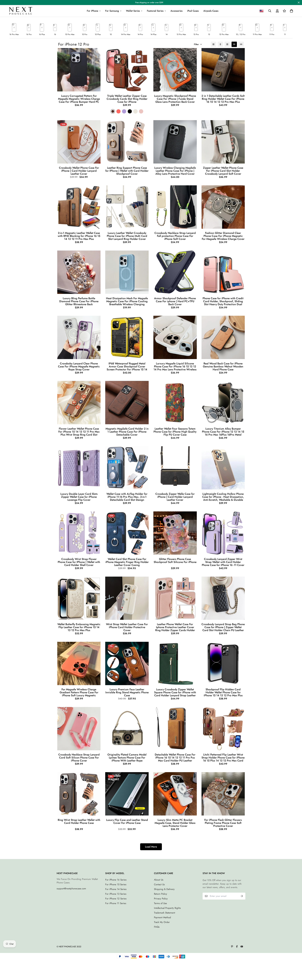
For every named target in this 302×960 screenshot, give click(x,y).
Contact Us (159, 884)
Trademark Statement (164, 912)
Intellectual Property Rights (167, 908)
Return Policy (160, 894)
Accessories (176, 11)
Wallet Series (133, 11)
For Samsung (112, 11)
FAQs (156, 927)
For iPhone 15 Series (115, 884)
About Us (158, 879)
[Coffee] (113, 111)
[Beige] (135, 111)
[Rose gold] (141, 111)
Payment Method (162, 917)
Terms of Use (160, 903)
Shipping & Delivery (164, 889)
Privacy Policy (161, 898)
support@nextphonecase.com (71, 888)
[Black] (130, 111)
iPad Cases (193, 11)
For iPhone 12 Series (115, 898)
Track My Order (162, 922)
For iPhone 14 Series (115, 889)
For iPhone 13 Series (115, 894)
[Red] (118, 111)
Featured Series (155, 11)
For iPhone (92, 11)
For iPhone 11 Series (115, 903)
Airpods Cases (210, 11)
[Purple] (124, 111)
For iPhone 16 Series (115, 879)
